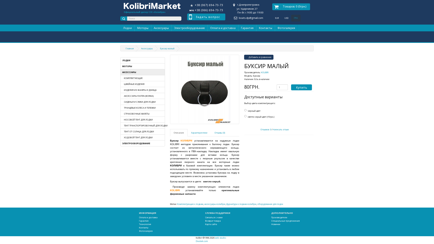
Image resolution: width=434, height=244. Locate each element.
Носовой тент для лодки (138, 119)
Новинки (275, 224)
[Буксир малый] (204, 89)
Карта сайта (211, 224)
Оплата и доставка (222, 28)
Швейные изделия (134, 84)
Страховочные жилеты (137, 113)
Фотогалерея (286, 28)
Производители (279, 217)
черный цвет (254, 110)
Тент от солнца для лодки (139, 131)
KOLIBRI (265, 72)
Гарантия (247, 28)
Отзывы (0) (219, 132)
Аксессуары (161, 28)
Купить (301, 87)
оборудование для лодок (270, 204)
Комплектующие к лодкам (190, 204)
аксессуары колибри (214, 204)
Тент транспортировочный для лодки (144, 125)
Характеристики (199, 132)
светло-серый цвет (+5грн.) (261, 116)
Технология (145, 224)
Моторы (142, 28)
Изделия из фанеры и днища (140, 90)
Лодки (127, 28)
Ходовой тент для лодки (138, 137)
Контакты (265, 28)
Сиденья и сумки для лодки (140, 101)
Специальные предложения (285, 220)
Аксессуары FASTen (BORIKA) (139, 96)
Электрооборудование (189, 28)
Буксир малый (167, 48)
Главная (130, 48)
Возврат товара (213, 220)
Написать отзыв (281, 129)
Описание (179, 132)
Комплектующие (133, 78)
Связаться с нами (214, 217)
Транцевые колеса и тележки (140, 107)
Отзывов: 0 (265, 129)
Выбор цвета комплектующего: (259, 103)
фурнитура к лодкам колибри (241, 204)
